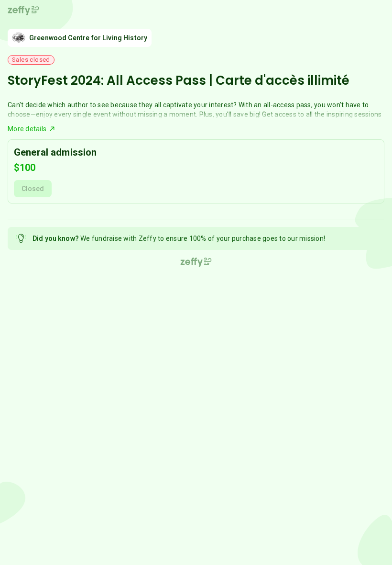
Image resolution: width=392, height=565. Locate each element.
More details (27, 129)
